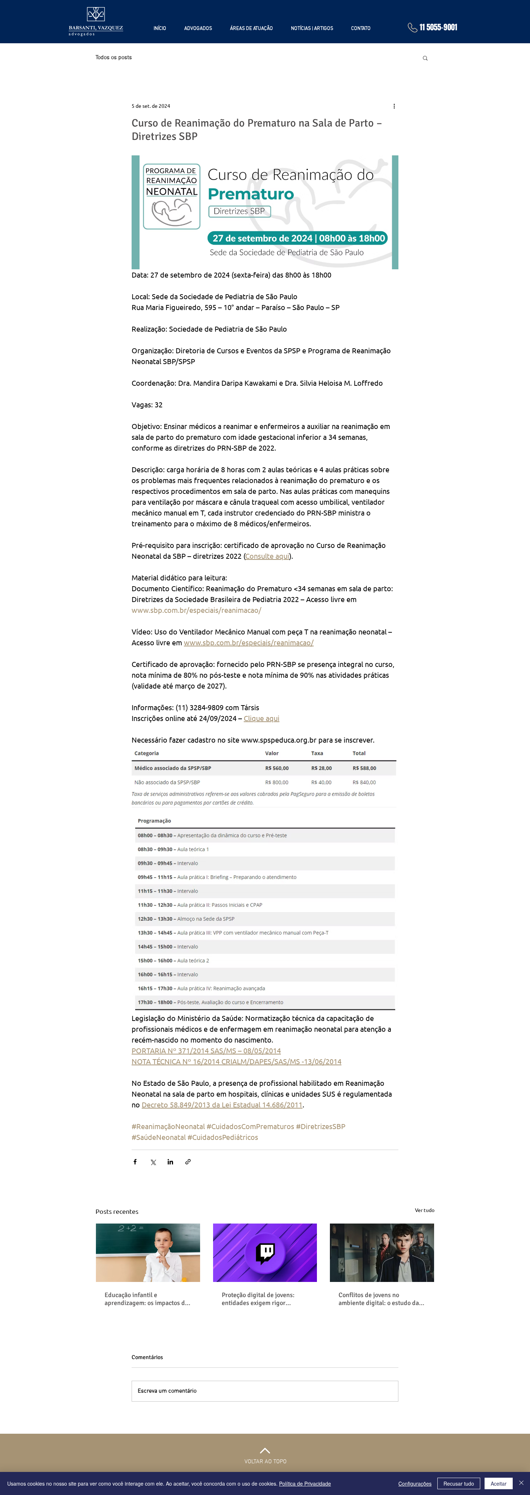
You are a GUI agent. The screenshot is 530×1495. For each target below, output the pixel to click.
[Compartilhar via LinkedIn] (170, 1161)
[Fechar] (521, 1483)
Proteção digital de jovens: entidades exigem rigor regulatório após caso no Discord (258, 1299)
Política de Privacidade (305, 1483)
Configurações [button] (415, 1483)
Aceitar (499, 1483)
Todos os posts (114, 57)
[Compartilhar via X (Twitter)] (152, 1161)
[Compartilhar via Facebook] (135, 1161)
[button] (425, 58)
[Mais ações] (394, 105)
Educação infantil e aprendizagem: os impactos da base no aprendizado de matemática (146, 1299)
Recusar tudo (458, 1483)
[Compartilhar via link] (188, 1161)
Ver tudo (424, 1210)
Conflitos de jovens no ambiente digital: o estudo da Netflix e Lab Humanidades (379, 1299)
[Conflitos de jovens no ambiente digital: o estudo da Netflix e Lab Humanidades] (382, 1253)
